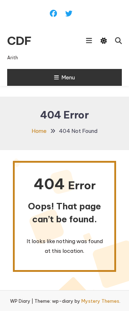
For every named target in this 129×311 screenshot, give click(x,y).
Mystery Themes (100, 301)
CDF (19, 40)
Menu (68, 77)
